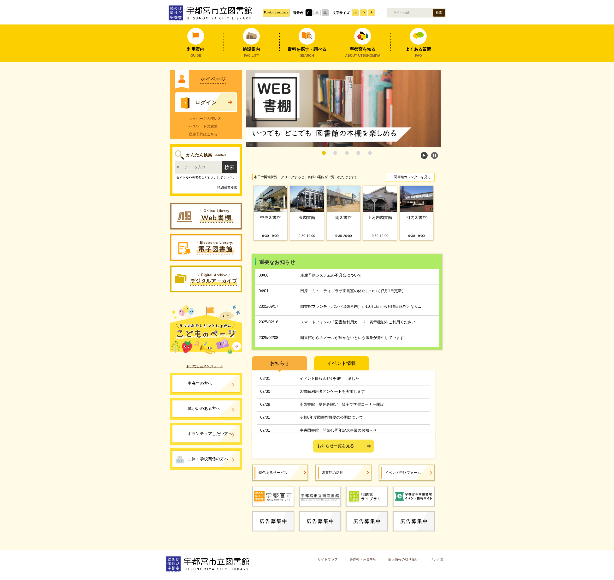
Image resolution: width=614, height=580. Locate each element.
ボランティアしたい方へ (210, 433)
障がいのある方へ (204, 408)
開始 (424, 155)
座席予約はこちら (203, 134)
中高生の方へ (200, 383)
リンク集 (436, 559)
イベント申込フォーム (403, 473)
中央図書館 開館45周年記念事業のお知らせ (338, 430)
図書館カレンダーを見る (412, 177)
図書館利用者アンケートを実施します (332, 391)
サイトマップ (328, 559)
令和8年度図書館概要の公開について (331, 417)
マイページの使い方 (205, 118)
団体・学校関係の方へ (208, 459)
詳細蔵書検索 (227, 187)
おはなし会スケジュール (204, 366)
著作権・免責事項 (362, 559)
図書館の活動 (332, 473)
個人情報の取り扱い (403, 559)
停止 (434, 155)
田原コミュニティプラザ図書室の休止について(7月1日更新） (353, 291)
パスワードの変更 (203, 126)
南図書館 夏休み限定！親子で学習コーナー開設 (342, 404)
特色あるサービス (273, 473)
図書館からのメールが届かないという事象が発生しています (352, 338)
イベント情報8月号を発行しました (329, 378)
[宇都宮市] (273, 496)
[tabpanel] (343, 108)
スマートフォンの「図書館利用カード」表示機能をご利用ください (357, 322)
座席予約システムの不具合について (331, 275)
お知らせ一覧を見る (335, 446)
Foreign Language (276, 12)
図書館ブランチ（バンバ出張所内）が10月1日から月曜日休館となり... (360, 306)
